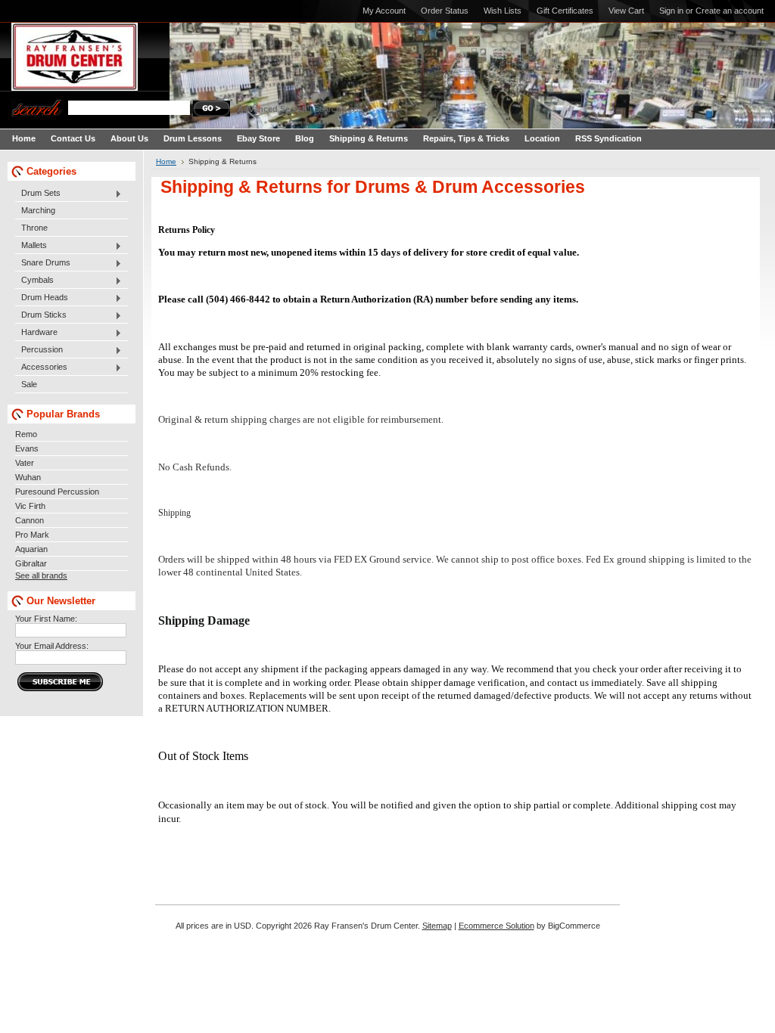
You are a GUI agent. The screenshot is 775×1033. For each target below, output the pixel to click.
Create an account (730, 10)
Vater (24, 462)
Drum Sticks (41, 315)
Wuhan (28, 477)
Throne (34, 227)
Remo (26, 434)
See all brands (41, 575)
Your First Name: (46, 618)
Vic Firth (30, 505)
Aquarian (31, 549)
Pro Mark (32, 534)
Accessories (41, 367)
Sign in (671, 10)
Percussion (39, 350)
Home (166, 161)
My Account (384, 10)
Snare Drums (42, 263)
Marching (38, 210)
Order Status (444, 10)
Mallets (31, 245)
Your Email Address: (52, 645)
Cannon (29, 520)
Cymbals (34, 280)
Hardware (36, 332)
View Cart (626, 10)
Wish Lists (502, 10)
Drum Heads (41, 298)
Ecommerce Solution (496, 925)
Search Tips (336, 108)
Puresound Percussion (57, 491)
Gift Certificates (565, 10)
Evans (27, 448)
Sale (29, 384)
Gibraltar (31, 563)
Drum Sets (38, 193)
